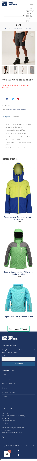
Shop (11, 28)
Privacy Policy (6, 379)
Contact (4, 397)
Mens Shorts (12, 109)
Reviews (16, 117)
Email (3, 356)
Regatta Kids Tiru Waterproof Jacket (18, 317)
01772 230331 (7, 430)
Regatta (18, 109)
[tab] (6, 117)
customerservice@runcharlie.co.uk (13, 428)
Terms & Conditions (8, 392)
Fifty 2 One (32, 446)
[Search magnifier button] (23, 15)
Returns (4, 388)
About (4, 375)
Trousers (23, 109)
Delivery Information (9, 383)
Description (6, 117)
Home (5, 28)
